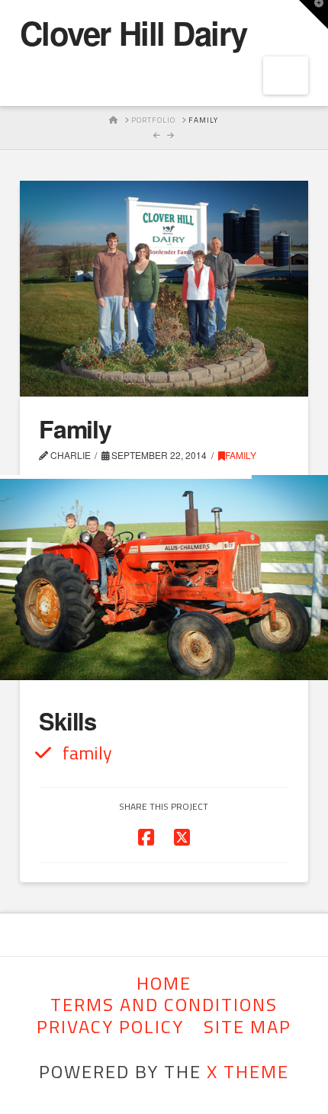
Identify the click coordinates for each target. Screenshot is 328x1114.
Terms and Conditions (164, 1005)
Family (240, 454)
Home (164, 983)
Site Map (247, 1027)
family (87, 752)
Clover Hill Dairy (133, 33)
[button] (313, 14)
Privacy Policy (110, 1027)
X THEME (248, 1071)
